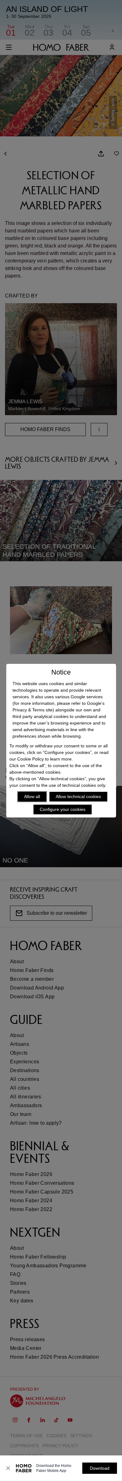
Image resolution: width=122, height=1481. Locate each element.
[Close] (8, 1468)
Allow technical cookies (78, 796)
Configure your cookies (62, 809)
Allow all (32, 796)
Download (99, 1468)
